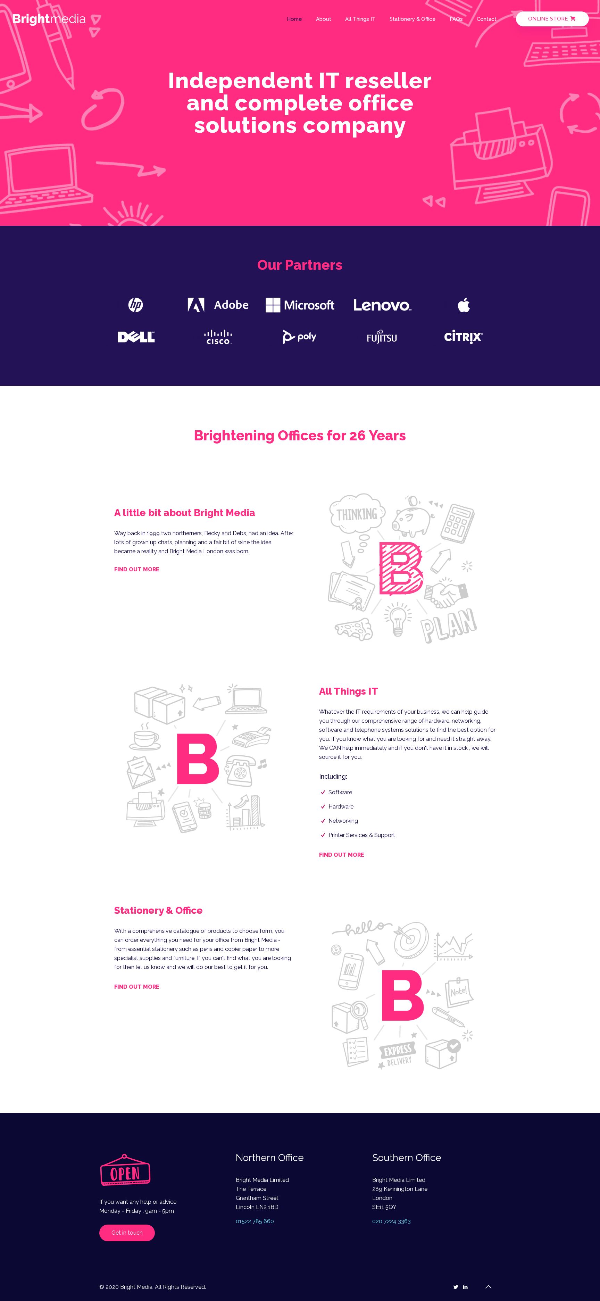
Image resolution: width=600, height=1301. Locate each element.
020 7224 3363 (391, 1221)
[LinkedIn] (465, 1287)
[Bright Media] (49, 19)
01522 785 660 (255, 1221)
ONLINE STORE (548, 19)
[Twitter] (455, 1287)
